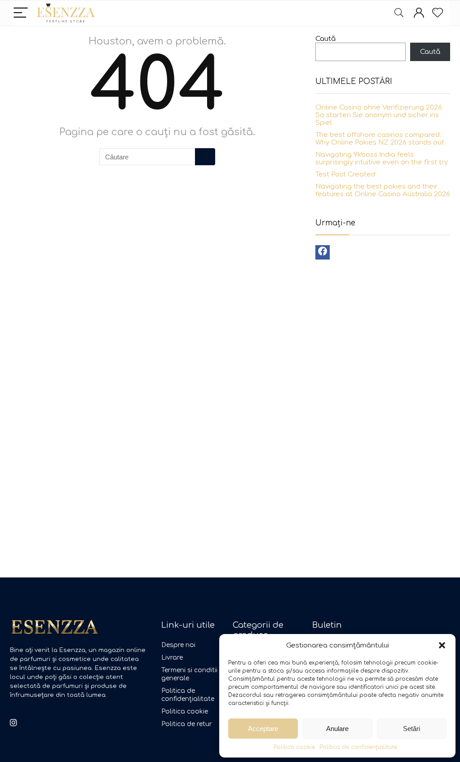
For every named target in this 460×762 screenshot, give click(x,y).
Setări (411, 728)
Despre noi (178, 645)
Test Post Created (345, 174)
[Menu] (20, 13)
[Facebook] (322, 252)
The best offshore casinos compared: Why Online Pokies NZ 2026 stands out (379, 138)
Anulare (337, 728)
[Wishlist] (437, 13)
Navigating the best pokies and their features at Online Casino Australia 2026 (382, 190)
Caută (325, 39)
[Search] (399, 13)
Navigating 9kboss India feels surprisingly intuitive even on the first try (381, 158)
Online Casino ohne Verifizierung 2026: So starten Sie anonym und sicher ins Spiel (379, 115)
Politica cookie (294, 747)
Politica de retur (186, 724)
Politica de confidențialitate (358, 747)
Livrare (172, 657)
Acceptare (263, 728)
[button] (442, 645)
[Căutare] (205, 156)
